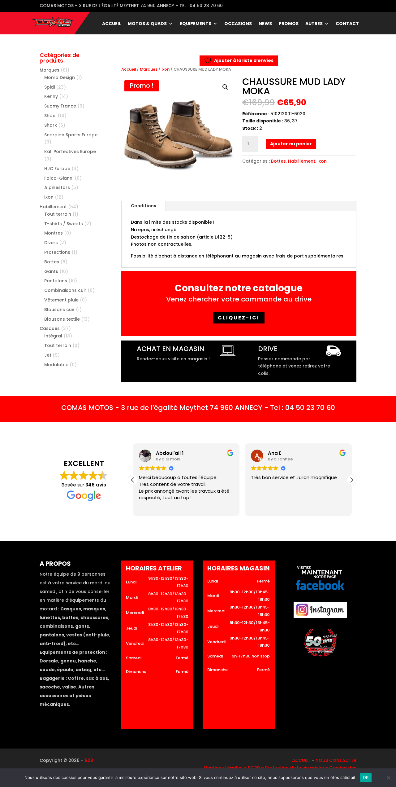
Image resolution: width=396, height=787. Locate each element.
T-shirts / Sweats (63, 224)
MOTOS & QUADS (147, 24)
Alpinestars (57, 187)
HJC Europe (57, 168)
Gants (51, 271)
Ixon (165, 69)
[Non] (388, 778)
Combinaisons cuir (65, 290)
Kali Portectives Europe (70, 151)
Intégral (53, 336)
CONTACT (347, 24)
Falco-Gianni (58, 178)
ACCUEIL (111, 24)
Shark (50, 125)
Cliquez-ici (239, 317)
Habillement (301, 161)
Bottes (278, 161)
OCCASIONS (238, 24)
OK (366, 777)
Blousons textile (62, 319)
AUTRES (314, 24)
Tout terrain (57, 214)
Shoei (50, 115)
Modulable (56, 365)
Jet (47, 355)
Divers (51, 243)
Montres (53, 233)
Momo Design (59, 77)
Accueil (128, 69)
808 (89, 760)
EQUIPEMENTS (195, 24)
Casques (50, 328)
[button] (225, 87)
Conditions (143, 206)
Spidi (49, 87)
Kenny (51, 96)
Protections (57, 252)
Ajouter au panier (291, 144)
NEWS (265, 24)
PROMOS (289, 24)
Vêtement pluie (61, 300)
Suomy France (60, 106)
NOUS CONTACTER (336, 760)
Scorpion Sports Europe (70, 135)
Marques (148, 69)
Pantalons (55, 281)
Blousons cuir (59, 309)
